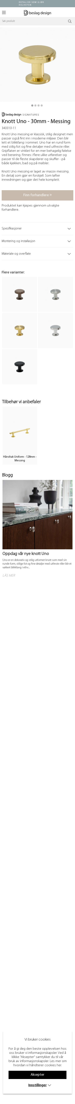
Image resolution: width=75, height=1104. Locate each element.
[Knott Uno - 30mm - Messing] (32, 105)
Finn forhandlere (36, 195)
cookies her (53, 1065)
